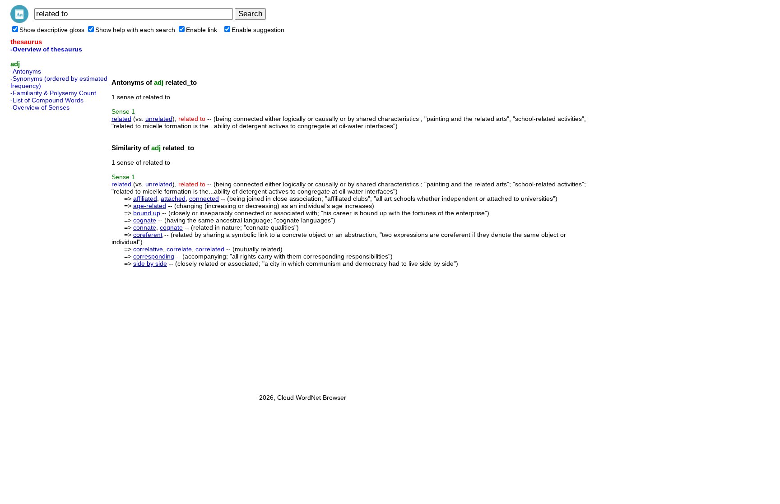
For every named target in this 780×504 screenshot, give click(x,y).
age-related (149, 205)
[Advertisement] (46, 249)
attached (173, 198)
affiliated (145, 198)
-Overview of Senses (40, 107)
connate (144, 227)
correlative (148, 249)
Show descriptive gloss (51, 29)
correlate (179, 249)
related (121, 118)
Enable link (201, 29)
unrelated (158, 118)
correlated (209, 249)
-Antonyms (25, 71)
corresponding (153, 256)
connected (204, 198)
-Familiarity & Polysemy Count (53, 93)
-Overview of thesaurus (46, 49)
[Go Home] (19, 20)
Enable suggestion (258, 29)
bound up (146, 213)
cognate (144, 220)
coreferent (147, 234)
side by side (150, 263)
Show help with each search (135, 29)
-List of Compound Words (47, 100)
